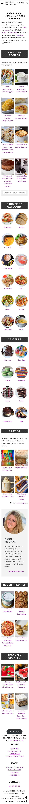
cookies (7, 30)
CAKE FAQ (14, 772)
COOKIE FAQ (14, 775)
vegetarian (13, 32)
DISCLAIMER (14, 754)
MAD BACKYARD (16, 740)
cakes (25, 27)
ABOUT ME (14, 749)
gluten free (19, 35)
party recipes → (22, 503)
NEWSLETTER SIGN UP (14, 767)
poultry (3, 32)
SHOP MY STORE (14, 770)
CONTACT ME (14, 786)
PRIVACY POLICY (14, 751)
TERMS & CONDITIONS (14, 756)
